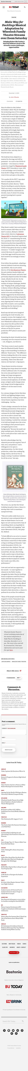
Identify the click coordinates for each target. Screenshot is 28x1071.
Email (4, 743)
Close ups (5, 947)
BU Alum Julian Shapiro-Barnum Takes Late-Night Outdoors (12, 883)
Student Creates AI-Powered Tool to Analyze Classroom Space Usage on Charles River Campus (11, 891)
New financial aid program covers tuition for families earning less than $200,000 (13, 900)
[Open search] (24, 7)
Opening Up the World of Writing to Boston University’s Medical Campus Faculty (13, 793)
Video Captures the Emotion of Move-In (13, 771)
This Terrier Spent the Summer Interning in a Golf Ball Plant (13, 826)
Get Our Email (13, 952)
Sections (4, 944)
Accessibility (18, 1048)
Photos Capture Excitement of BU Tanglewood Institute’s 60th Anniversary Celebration (13, 908)
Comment (8, 728)
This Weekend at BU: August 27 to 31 (12, 819)
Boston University (6, 1)
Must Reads (12, 944)
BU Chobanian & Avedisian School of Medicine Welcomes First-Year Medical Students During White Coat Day (12, 927)
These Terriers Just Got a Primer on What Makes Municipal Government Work (13, 785)
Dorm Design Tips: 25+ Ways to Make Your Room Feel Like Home (13, 843)
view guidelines (11, 728)
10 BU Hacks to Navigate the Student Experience (12, 875)
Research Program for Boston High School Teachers (13, 778)
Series (24, 944)
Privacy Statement (10, 1048)
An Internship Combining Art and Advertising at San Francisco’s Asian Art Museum (12, 834)
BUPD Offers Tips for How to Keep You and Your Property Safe (13, 868)
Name (3, 737)
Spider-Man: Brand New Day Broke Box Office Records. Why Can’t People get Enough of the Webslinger (12, 859)
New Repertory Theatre (18, 270)
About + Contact (21, 947)
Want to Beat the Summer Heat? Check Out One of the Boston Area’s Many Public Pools (13, 918)
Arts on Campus (6, 661)
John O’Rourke (15, 97)
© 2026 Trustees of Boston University (14, 1045)
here (11, 650)
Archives (12, 947)
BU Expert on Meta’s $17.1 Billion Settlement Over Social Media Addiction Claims (13, 811)
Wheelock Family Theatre (19, 661)
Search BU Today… (9, 1021)
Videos (19, 944)
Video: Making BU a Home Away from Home (12, 850)
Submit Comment (8, 749)
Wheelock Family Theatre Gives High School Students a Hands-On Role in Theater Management (12, 802)
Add (18, 677)
